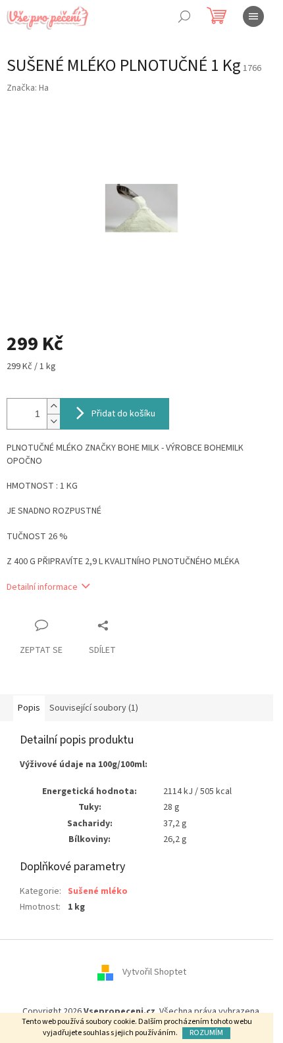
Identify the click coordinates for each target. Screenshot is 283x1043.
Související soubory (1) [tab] (93, 708)
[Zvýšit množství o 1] (53, 406)
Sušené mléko (98, 891)
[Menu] (253, 16)
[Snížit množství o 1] (53, 421)
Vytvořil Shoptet (154, 972)
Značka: (28, 88)
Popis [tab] (29, 708)
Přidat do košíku (123, 413)
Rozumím (206, 1032)
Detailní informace (42, 587)
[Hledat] (184, 16)
